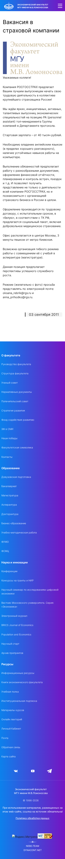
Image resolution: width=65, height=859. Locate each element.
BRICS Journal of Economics (17, 625)
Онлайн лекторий (11, 719)
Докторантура (9, 514)
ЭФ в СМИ (7, 428)
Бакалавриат (9, 486)
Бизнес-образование (13, 523)
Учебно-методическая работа (19, 532)
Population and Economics (16, 634)
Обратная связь (10, 747)
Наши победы (9, 438)
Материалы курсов (12, 710)
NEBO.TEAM (32, 846)
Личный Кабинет (11, 728)
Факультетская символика (17, 447)
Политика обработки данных (32, 818)
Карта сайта (8, 756)
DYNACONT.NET (33, 850)
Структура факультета (14, 373)
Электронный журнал (14, 615)
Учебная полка (10, 691)
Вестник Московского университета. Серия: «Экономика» (27, 604)
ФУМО (5, 541)
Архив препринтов (12, 652)
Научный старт (10, 643)
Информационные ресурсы (17, 672)
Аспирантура (9, 504)
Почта (4, 737)
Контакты (6, 456)
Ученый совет (9, 382)
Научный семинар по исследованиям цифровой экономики (29, 591)
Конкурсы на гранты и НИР (17, 580)
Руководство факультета (16, 364)
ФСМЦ (5, 550)
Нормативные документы (16, 391)
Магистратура (9, 495)
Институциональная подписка (19, 700)
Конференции (9, 571)
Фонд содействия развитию (17, 419)
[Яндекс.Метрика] (25, 837)
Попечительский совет (14, 401)
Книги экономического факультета (22, 682)
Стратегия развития (13, 410)
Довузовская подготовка (16, 476)
